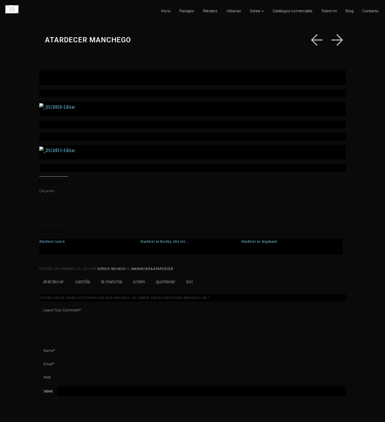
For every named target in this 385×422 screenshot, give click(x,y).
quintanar (165, 281)
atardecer (53, 281)
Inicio (165, 11)
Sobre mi (329, 11)
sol (189, 281)
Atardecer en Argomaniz (259, 241)
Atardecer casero (52, 241)
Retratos (210, 11)
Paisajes (186, 11)
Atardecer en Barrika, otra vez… (164, 241)
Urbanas (234, 11)
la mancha (111, 281)
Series (255, 11)
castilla (82, 281)
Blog (350, 11)
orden (139, 281)
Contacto (370, 11)
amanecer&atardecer (152, 269)
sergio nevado (111, 269)
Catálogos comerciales (292, 11)
